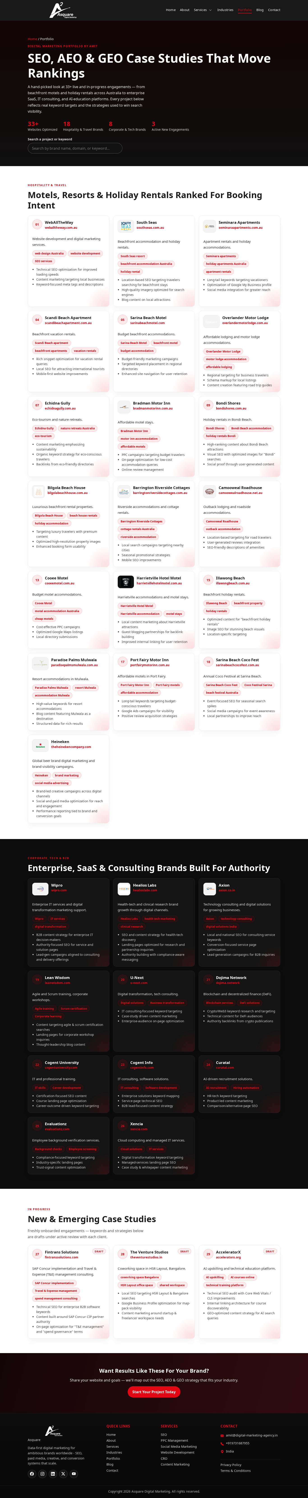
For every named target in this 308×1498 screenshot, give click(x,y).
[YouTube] (74, 1474)
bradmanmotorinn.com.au (153, 408)
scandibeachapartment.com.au (68, 323)
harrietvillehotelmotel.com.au (159, 583)
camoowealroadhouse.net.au (240, 493)
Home (171, 9)
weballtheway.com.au (61, 228)
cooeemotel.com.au (59, 583)
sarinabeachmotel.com (147, 323)
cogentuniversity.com (61, 1068)
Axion (224, 885)
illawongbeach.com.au (233, 583)
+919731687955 (237, 1443)
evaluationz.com (57, 1129)
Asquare (62, 10)
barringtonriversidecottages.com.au (160, 493)
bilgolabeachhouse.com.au (68, 493)
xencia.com (138, 1129)
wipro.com (59, 890)
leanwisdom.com (57, 983)
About (184, 9)
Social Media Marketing (179, 1446)
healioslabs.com (145, 890)
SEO (164, 1434)
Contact (274, 9)
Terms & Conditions (236, 1470)
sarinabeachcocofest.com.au (237, 665)
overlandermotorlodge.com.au (245, 323)
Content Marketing (175, 1464)
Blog (260, 9)
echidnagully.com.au (60, 408)
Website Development (177, 1452)
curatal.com (225, 1068)
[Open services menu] (210, 10)
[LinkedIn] (53, 1474)
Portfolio (245, 9)
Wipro (56, 885)
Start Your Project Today (154, 1391)
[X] (63, 1474)
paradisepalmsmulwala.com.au (74, 665)
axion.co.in (227, 890)
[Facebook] (32, 1474)
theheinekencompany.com (71, 747)
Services (200, 9)
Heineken (60, 741)
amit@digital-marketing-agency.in (252, 1435)
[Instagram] (42, 1474)
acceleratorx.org (228, 1257)
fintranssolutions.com (61, 1257)
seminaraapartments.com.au (241, 228)
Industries (225, 9)
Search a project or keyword (50, 139)
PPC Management (174, 1440)
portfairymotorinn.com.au (150, 665)
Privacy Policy (231, 1465)
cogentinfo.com (142, 1068)
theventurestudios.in (146, 1257)
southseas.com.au (150, 228)
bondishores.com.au (231, 408)
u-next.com (138, 983)
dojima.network (228, 983)
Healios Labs (144, 885)
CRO (164, 1458)
